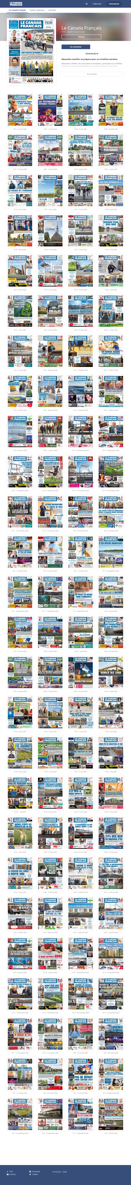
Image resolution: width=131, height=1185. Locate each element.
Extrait (81, 37)
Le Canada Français (17, 10)
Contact (12, 1174)
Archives (52, 10)
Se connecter (75, 47)
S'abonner (97, 3)
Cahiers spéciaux (37, 10)
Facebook (36, 1172)
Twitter (35, 1174)
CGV (11, 1172)
